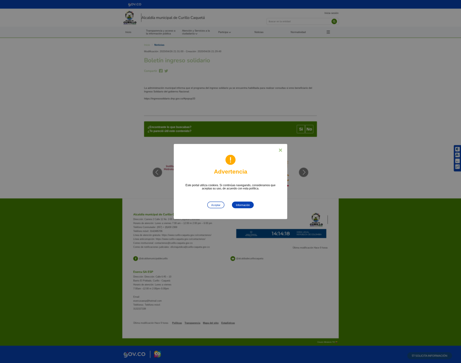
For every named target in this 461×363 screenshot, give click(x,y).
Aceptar (215, 205)
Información (243, 205)
